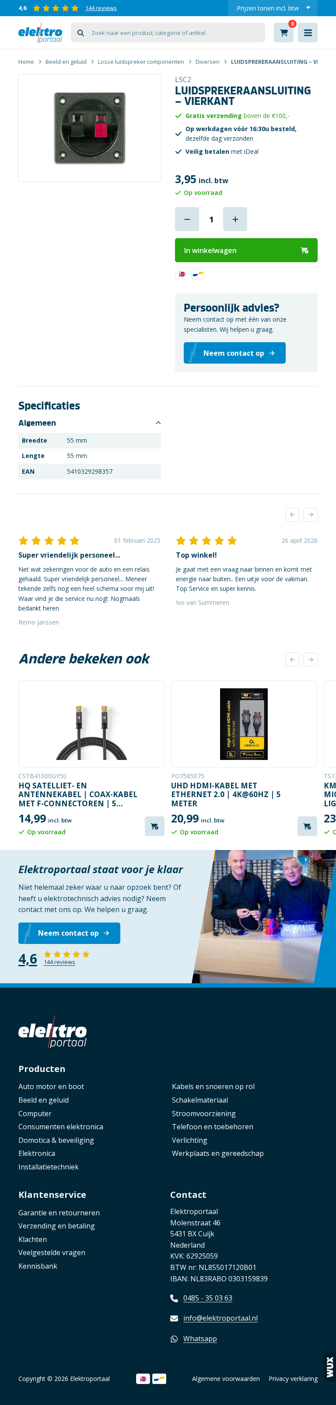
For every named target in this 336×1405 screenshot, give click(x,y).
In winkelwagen (210, 250)
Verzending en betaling (56, 1226)
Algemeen (37, 423)
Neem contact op (68, 933)
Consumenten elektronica (60, 1126)
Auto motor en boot (51, 1086)
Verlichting (189, 1140)
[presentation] (292, 515)
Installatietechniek (48, 1167)
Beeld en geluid (66, 62)
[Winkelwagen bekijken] (284, 32)
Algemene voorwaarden (226, 1378)
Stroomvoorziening (204, 1113)
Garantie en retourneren (59, 1213)
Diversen (208, 62)
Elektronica (36, 1153)
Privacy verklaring (293, 1378)
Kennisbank (37, 1266)
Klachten (32, 1239)
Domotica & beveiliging (56, 1140)
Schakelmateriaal (200, 1100)
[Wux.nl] (330, 1367)
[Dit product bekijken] (91, 724)
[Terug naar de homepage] (40, 32)
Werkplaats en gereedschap (218, 1153)
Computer (35, 1113)
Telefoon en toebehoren (212, 1126)
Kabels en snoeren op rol (213, 1086)
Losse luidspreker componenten (141, 62)
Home (26, 62)
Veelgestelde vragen (51, 1252)
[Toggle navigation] (308, 32)
